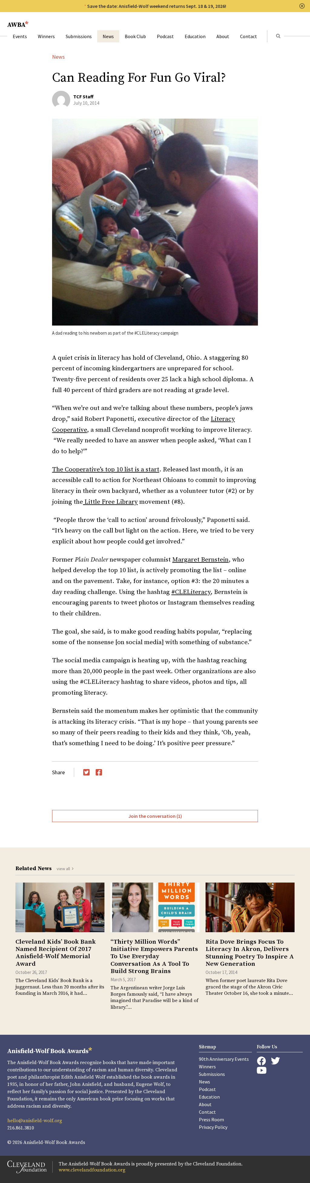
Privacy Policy (213, 1127)
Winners (46, 36)
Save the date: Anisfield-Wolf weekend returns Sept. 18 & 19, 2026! (156, 6)
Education (195, 36)
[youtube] (261, 1070)
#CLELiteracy (190, 592)
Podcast (165, 36)
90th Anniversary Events (224, 1059)
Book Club (135, 36)
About (222, 36)
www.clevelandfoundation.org (92, 1170)
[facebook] (261, 1061)
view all (63, 868)
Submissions (79, 36)
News (108, 36)
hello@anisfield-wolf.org (34, 1121)
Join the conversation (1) (155, 816)
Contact (248, 36)
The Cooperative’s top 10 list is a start (105, 470)
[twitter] (275, 1061)
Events (20, 36)
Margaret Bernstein (200, 560)
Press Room (211, 1119)
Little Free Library (110, 502)
